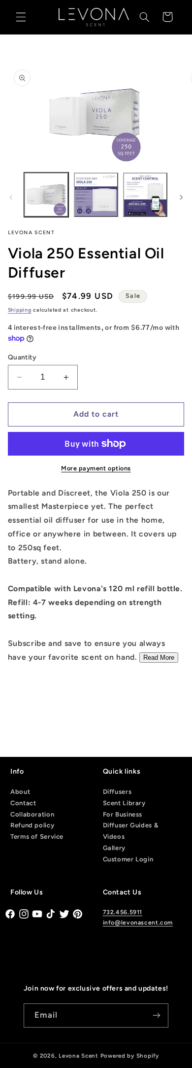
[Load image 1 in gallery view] (46, 195)
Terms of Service (37, 836)
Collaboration (32, 814)
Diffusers (117, 791)
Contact (23, 803)
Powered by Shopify (129, 1055)
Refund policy (32, 825)
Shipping (20, 310)
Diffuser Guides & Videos (131, 830)
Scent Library (124, 803)
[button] (20, 16)
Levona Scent (78, 1055)
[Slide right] (181, 197)
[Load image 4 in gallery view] (145, 195)
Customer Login (128, 859)
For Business (123, 814)
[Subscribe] (156, 1015)
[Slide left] (11, 197)
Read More (158, 657)
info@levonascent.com (138, 922)
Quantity (22, 357)
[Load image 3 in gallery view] (96, 195)
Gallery (114, 848)
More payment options (96, 468)
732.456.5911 (123, 912)
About (20, 791)
